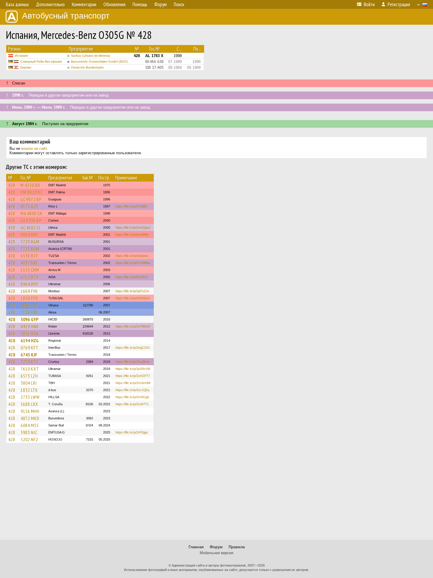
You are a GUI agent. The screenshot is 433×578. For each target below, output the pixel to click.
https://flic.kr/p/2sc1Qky (132, 390)
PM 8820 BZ (32, 192)
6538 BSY (29, 256)
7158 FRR (29, 312)
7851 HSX (30, 333)
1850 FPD (29, 298)
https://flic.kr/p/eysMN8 (131, 234)
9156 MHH (30, 411)
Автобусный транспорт (66, 15)
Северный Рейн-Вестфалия (41, 61)
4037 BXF (29, 263)
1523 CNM (30, 270)
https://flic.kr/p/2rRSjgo (131, 432)
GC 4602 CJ (30, 227)
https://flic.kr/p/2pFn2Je (132, 291)
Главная (196, 547)
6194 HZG (30, 340)
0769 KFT (30, 348)
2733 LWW (30, 397)
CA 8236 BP (31, 220)
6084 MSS (30, 425)
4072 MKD (30, 418)
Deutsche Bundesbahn (87, 67)
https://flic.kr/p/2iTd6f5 (131, 206)
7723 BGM (30, 242)
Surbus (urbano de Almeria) (90, 55)
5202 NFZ (29, 439)
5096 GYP (29, 319)
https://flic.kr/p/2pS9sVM (132, 369)
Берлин (25, 67)
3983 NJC (29, 432)
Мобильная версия (216, 553)
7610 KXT (30, 369)
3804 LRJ (29, 383)
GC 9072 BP (31, 199)
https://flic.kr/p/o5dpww (131, 256)
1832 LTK (29, 390)
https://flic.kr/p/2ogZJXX (132, 347)
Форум (216, 547)
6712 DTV (30, 277)
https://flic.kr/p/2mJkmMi (132, 383)
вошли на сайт (34, 148)
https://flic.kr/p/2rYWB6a (132, 263)
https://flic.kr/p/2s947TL (132, 404)
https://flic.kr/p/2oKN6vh (132, 298)
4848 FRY (29, 305)
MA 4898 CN (31, 213)
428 (11, 185)
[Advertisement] (216, 494)
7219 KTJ (29, 362)
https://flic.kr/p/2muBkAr (132, 361)
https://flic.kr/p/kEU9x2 (131, 277)
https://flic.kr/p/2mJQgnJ (133, 227)
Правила (237, 547)
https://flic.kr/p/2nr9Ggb (132, 397)
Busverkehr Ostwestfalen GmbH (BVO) (99, 61)
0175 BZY (30, 206)
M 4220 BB (30, 185)
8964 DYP (29, 284)
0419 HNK (30, 326)
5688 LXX (29, 404)
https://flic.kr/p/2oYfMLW (132, 326)
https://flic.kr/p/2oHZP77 (132, 376)
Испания (21, 55)
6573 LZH (29, 376)
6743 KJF (29, 355)
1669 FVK (29, 291)
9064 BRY (29, 234)
